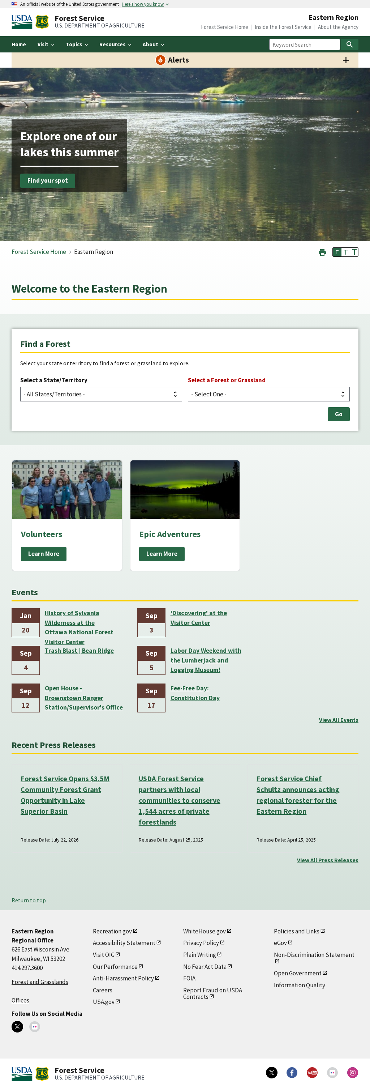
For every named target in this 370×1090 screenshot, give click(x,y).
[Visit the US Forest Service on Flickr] (332, 1072)
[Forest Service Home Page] (42, 22)
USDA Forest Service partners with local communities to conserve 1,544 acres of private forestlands (179, 800)
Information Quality (299, 985)
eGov (280, 943)
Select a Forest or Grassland (227, 380)
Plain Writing (199, 955)
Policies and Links (296, 931)
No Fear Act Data (205, 967)
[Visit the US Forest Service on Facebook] (292, 1072)
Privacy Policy (201, 943)
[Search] (349, 44)
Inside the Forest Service (283, 27)
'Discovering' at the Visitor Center (199, 617)
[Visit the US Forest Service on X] (272, 1072)
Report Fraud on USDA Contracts (212, 993)
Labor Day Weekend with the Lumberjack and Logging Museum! (206, 660)
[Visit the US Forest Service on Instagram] (352, 1072)
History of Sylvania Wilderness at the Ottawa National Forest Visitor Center (79, 623)
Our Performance (115, 967)
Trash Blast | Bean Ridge (79, 651)
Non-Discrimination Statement (314, 955)
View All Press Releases (327, 860)
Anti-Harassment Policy (123, 978)
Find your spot (47, 181)
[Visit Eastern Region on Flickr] (34, 1026)
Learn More (43, 554)
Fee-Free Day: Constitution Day (195, 693)
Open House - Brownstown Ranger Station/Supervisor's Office (84, 697)
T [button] (337, 252)
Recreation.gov (112, 931)
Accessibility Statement (124, 943)
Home (19, 44)
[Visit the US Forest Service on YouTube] (312, 1072)
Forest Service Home (224, 27)
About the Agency (338, 27)
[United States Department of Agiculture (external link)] (23, 22)
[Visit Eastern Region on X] (17, 1026)
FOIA (189, 978)
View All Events (338, 719)
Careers (102, 990)
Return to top (29, 900)
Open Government (298, 973)
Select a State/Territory (53, 380)
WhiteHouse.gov (204, 931)
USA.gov (104, 1002)
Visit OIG (104, 955)
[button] (322, 251)
